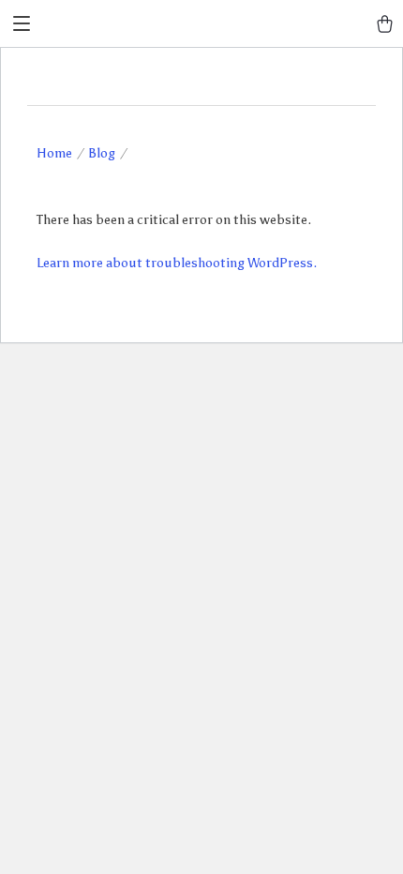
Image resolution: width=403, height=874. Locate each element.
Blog (101, 153)
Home (54, 153)
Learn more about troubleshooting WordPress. (177, 263)
